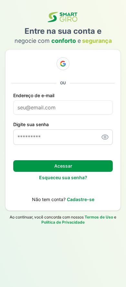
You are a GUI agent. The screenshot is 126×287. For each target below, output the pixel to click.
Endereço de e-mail (33, 95)
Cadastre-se (80, 199)
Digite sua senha (31, 124)
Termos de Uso (99, 217)
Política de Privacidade (63, 222)
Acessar (63, 166)
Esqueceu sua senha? (63, 177)
